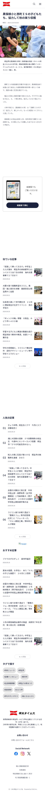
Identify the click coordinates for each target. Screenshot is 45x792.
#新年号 (24, 677)
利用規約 (22, 770)
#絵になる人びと (28, 696)
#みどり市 (19, 690)
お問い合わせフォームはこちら (22, 740)
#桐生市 (21, 670)
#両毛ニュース (9, 670)
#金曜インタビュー (11, 677)
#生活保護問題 (9, 683)
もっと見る (22, 366)
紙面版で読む (22, 205)
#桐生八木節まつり (25, 683)
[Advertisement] (22, 151)
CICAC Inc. (34, 789)
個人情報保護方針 (22, 766)
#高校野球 (8, 690)
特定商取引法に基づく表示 (22, 773)
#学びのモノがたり (11, 696)
